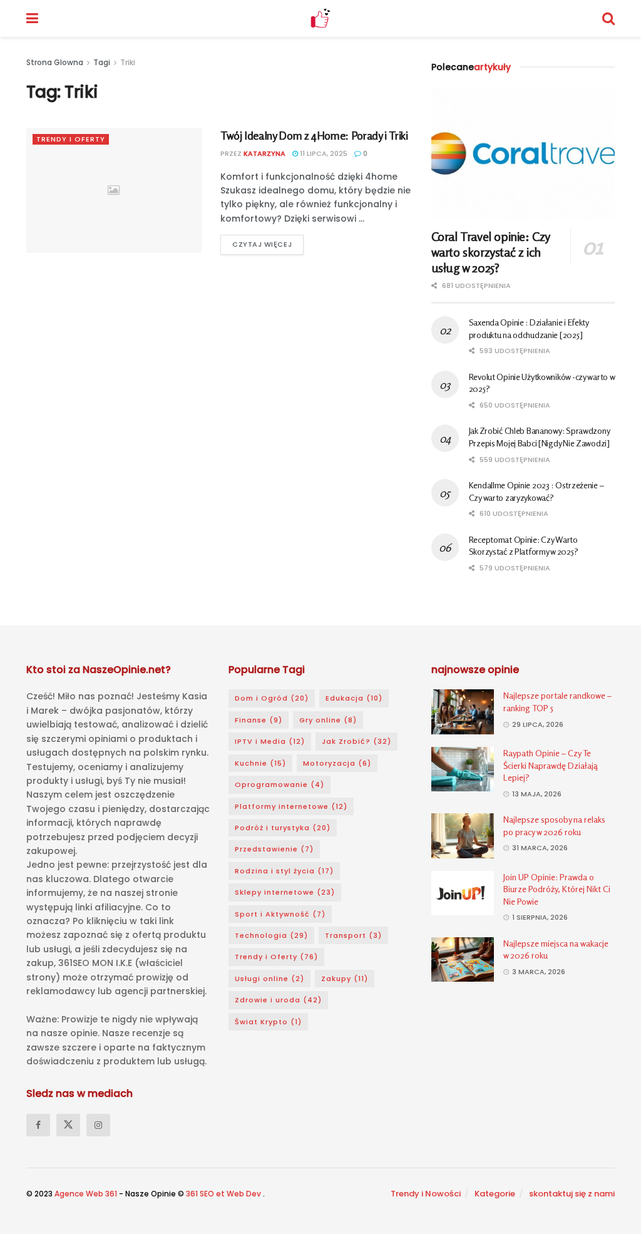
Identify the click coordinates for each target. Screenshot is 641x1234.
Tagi (101, 62)
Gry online (328, 720)
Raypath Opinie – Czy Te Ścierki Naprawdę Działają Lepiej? (550, 765)
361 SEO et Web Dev (224, 1193)
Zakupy (344, 979)
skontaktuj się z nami (572, 1194)
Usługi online (269, 979)
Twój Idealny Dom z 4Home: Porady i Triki (314, 135)
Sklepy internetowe (285, 892)
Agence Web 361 (86, 1193)
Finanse (258, 720)
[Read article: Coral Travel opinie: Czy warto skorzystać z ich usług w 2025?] (523, 153)
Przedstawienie (274, 849)
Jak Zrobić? (356, 741)
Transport (353, 935)
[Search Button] (608, 18)
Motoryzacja (337, 763)
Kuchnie (260, 763)
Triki (127, 62)
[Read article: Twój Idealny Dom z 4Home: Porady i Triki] (114, 190)
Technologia (271, 935)
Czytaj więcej (268, 242)
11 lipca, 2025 (322, 153)
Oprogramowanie (279, 784)
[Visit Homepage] (320, 18)
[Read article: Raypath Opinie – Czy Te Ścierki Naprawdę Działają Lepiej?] (462, 769)
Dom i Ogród (272, 698)
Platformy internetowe (291, 806)
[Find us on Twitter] (68, 1125)
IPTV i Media (270, 741)
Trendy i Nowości (426, 1194)
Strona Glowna (55, 62)
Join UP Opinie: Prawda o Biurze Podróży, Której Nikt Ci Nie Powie (556, 889)
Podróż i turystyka (283, 828)
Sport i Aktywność (280, 914)
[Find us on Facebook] (38, 1125)
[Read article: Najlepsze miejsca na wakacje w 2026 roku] (462, 959)
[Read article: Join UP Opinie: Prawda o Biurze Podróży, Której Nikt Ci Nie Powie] (462, 893)
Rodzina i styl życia (284, 871)
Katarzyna (264, 153)
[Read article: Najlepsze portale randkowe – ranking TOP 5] (462, 711)
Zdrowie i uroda (278, 1000)
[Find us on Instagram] (98, 1125)
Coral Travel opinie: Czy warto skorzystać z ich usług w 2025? (490, 252)
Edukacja (354, 698)
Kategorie (494, 1194)
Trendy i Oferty (70, 139)
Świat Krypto (268, 1022)
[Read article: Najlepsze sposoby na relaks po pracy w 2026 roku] (462, 835)
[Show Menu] (32, 18)
